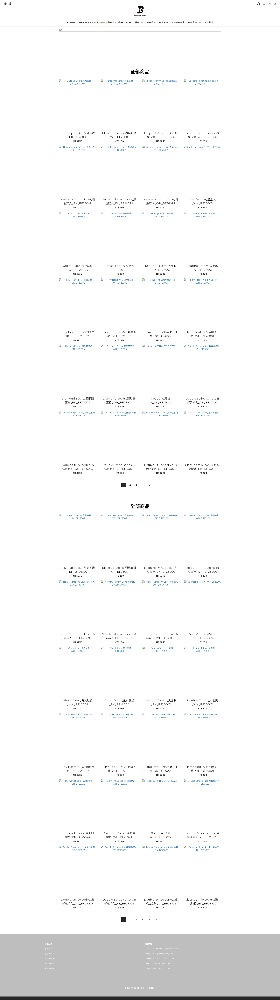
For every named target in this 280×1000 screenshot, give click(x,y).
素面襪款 (151, 22)
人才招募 (209, 22)
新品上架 (139, 22)
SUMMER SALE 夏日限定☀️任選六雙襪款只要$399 (105, 22)
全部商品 (70, 22)
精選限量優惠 (178, 22)
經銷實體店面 (194, 22)
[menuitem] (123, 485)
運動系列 (163, 22)
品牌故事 (48, 949)
